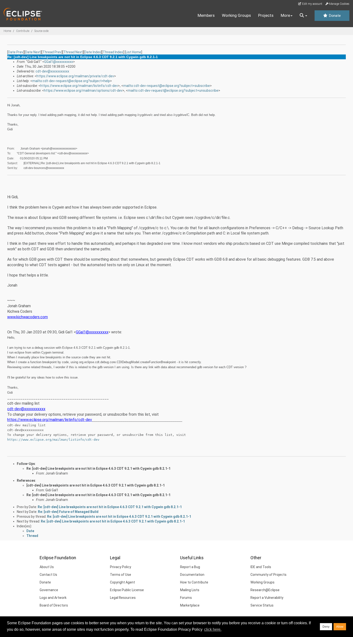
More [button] (285, 15)
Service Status (262, 605)
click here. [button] (212, 629)
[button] (303, 15)
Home (7, 31)
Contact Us (48, 575)
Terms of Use (120, 575)
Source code (41, 31)
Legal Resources (123, 598)
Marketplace (190, 605)
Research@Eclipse (265, 590)
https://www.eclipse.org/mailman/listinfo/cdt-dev (79, 86)
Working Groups (236, 15)
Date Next (33, 52)
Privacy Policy (120, 567)
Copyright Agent (122, 582)
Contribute (22, 31)
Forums (186, 598)
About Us (47, 567)
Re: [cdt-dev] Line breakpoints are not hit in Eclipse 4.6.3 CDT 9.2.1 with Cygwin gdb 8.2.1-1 (98, 468)
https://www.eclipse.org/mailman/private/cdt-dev (75, 76)
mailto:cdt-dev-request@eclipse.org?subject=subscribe (166, 86)
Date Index (93, 52)
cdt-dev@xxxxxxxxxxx (52, 71)
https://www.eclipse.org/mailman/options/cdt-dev (83, 90)
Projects (266, 15)
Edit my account (311, 4)
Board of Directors (54, 605)
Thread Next (73, 52)
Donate (334, 15)
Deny (326, 626)
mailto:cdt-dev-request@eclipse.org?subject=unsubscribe (173, 90)
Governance (49, 590)
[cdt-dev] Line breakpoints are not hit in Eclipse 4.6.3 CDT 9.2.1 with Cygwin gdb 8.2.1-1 (95, 485)
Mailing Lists (189, 590)
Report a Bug (190, 567)
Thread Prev (52, 52)
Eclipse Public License (127, 590)
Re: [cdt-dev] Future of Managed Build (68, 512)
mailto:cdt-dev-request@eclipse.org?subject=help (71, 81)
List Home (133, 52)
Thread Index (113, 52)
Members (206, 15)
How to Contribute (194, 582)
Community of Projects (268, 575)
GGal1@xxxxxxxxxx (58, 62)
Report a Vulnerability (266, 598)
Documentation (192, 575)
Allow (339, 626)
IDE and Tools (260, 567)
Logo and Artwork (53, 598)
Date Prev (15, 52)
